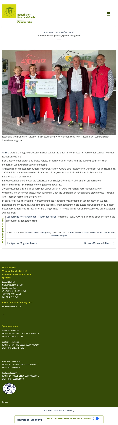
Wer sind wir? (9, 267)
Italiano (5, 402)
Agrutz (5, 152)
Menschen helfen (91, 232)
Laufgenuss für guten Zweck (22, 243)
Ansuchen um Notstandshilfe (16, 274)
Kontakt (48, 410)
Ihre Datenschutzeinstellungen (68, 418)
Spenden (6, 277)
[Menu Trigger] (108, 13)
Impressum (59, 410)
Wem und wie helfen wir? (14, 271)
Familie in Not (76, 232)
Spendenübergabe (64, 32)
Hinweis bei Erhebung (29, 419)
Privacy (70, 410)
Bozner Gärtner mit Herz (97, 243)
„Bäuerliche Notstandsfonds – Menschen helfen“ (32, 216)
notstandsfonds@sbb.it (20, 302)
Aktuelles (49, 32)
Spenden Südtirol (107, 232)
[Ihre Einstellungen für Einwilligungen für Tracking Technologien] (2, 230)
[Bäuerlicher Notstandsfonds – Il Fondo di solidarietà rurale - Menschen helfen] (19, 13)
